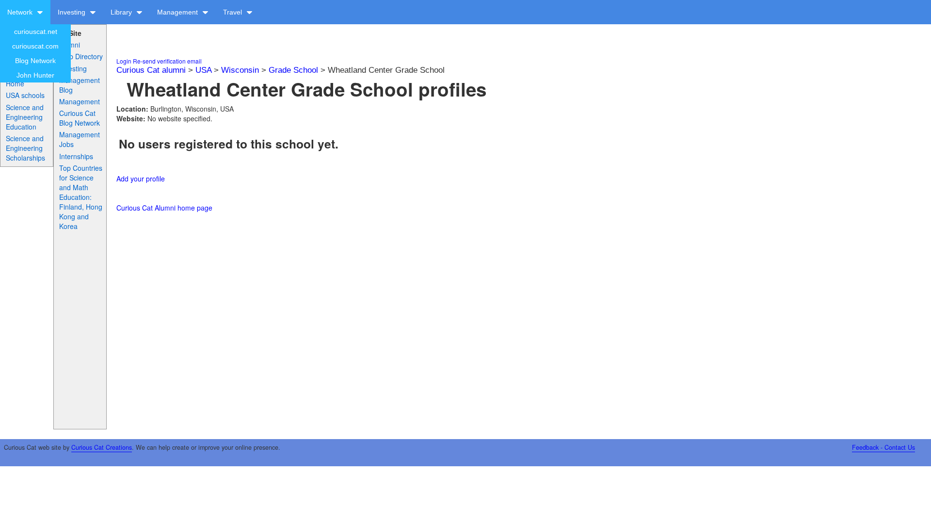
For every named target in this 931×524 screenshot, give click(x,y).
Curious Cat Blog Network (79, 118)
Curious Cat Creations (101, 447)
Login (123, 61)
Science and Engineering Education (25, 116)
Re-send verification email (167, 61)
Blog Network (35, 61)
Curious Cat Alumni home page (164, 208)
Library (122, 12)
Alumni (69, 44)
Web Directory (81, 56)
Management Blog (79, 85)
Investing (72, 12)
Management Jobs (79, 139)
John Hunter (35, 75)
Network (20, 12)
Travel (233, 12)
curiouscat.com (35, 46)
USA (203, 70)
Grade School (293, 70)
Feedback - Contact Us (883, 447)
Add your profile (140, 178)
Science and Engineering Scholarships (25, 148)
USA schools (25, 95)
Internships (76, 156)
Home (15, 83)
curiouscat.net (35, 31)
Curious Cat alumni (151, 70)
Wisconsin (240, 70)
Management (178, 12)
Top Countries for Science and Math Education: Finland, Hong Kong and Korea (80, 197)
